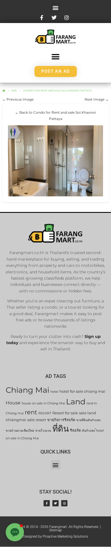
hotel (54, 392)
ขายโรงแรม (43, 430)
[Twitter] (55, 503)
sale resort (36, 420)
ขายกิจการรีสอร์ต (61, 420)
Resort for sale (65, 413)
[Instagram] (64, 503)
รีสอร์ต (75, 430)
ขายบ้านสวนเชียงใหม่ (20, 430)
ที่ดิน (60, 429)
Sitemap (55, 530)
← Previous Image (18, 99)
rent (31, 412)
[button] (55, 7)
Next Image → (97, 99)
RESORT (44, 413)
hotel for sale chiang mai (82, 391)
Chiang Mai (27, 390)
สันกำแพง (88, 430)
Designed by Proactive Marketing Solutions (55, 536)
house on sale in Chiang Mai (43, 403)
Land (75, 401)
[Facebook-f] (47, 503)
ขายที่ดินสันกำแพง (88, 420)
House (13, 402)
